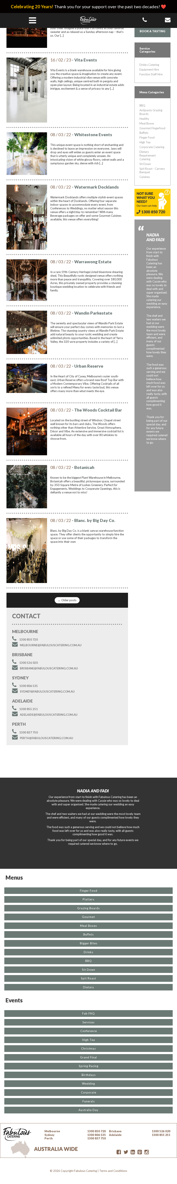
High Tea (144, 142)
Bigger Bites (88, 943)
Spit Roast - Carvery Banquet (152, 170)
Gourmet (88, 917)
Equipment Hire (149, 69)
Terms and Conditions (113, 1171)
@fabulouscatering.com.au (51, 645)
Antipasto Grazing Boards (150, 112)
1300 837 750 (28, 732)
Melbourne (52, 1131)
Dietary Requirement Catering (147, 155)
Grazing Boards (88, 908)
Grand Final (88, 1057)
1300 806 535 (28, 686)
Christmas (88, 1048)
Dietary (88, 987)
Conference (88, 1031)
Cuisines (144, 177)
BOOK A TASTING (152, 31)
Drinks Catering (149, 64)
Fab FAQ (88, 1013)
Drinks (88, 952)
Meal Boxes (146, 123)
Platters (88, 899)
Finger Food (147, 137)
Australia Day (88, 1110)
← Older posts (67, 600)
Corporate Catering (151, 147)
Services (88, 1022)
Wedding (88, 1083)
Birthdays (89, 1075)
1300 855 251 (28, 709)
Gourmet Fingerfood (152, 128)
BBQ (142, 105)
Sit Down (145, 164)
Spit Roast (88, 978)
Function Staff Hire (151, 74)
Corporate (88, 1092)
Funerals (88, 1101)
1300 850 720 (28, 639)
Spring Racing (88, 1066)
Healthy (144, 118)
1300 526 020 (28, 662)
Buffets (143, 132)
